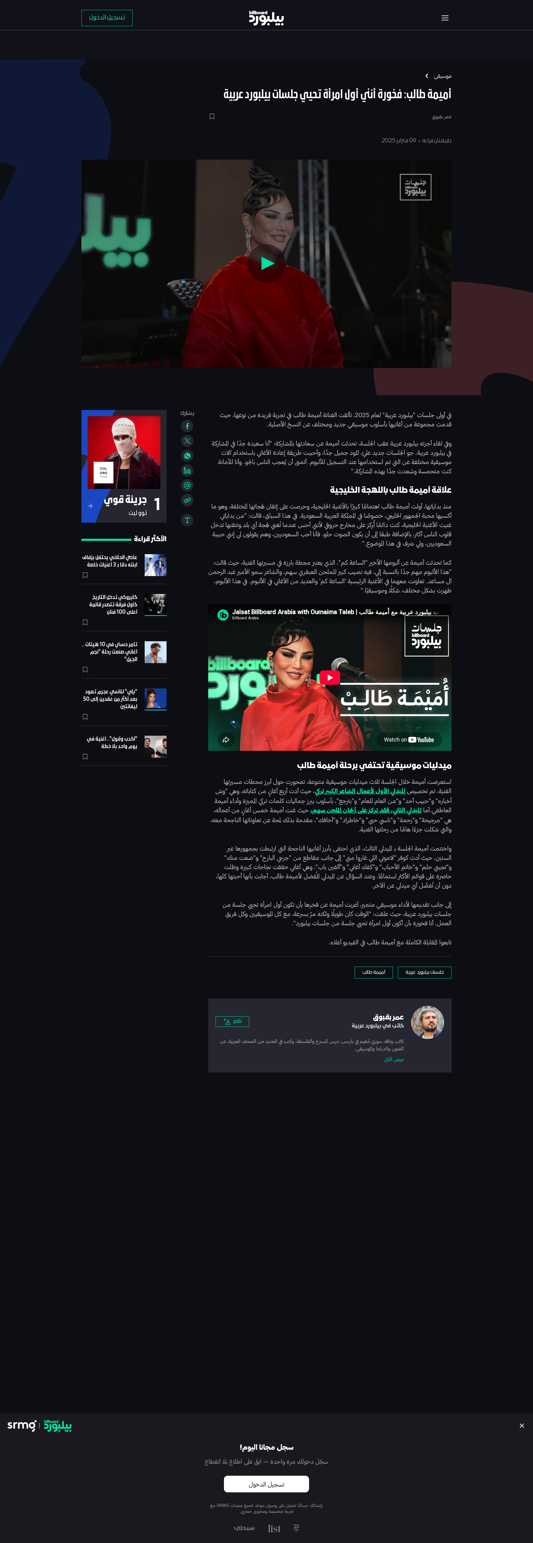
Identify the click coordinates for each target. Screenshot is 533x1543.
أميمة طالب (373, 972)
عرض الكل (394, 1059)
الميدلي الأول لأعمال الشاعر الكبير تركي (360, 791)
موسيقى (443, 75)
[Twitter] (187, 441)
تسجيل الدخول (266, 1484)
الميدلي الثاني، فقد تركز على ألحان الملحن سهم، (366, 810)
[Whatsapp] (187, 456)
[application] (266, 264)
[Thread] (187, 485)
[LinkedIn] (187, 470)
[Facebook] (187, 426)
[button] (266, 263)
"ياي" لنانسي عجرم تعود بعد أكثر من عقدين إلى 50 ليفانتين (110, 699)
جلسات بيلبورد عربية (425, 972)
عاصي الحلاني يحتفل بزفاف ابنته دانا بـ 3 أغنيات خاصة (109, 561)
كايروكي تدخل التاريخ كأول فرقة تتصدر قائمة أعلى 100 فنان (113, 605)
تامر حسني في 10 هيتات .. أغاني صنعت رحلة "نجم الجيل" (109, 652)
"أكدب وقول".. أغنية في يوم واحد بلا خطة (112, 743)
